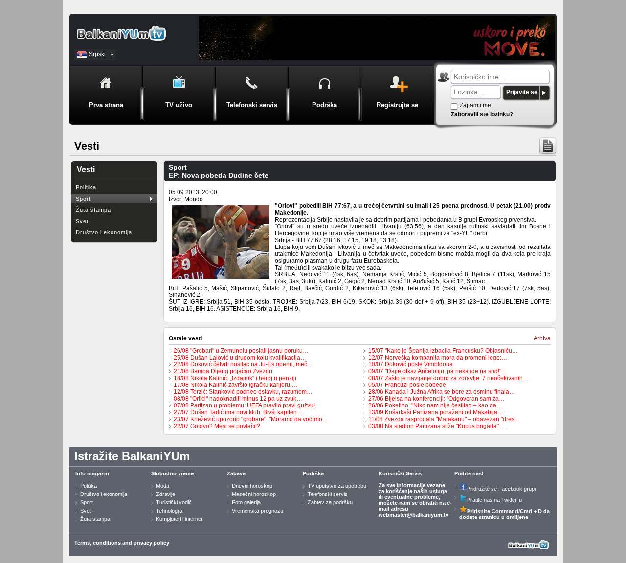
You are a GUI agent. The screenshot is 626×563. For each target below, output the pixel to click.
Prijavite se (521, 92)
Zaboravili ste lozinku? (482, 114)
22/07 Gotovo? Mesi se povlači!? (217, 426)
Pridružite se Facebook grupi (501, 489)
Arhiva (542, 338)
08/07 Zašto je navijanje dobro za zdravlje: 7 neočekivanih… (448, 378)
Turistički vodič (174, 502)
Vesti (86, 169)
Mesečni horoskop (254, 494)
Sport (83, 199)
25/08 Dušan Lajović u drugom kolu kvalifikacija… (240, 357)
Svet (82, 221)
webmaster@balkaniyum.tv (413, 515)
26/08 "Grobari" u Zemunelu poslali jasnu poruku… (241, 350)
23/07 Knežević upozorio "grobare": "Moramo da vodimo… (251, 419)
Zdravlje (165, 494)
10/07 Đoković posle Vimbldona (410, 364)
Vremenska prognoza (257, 511)
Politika (86, 187)
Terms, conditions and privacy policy (121, 543)
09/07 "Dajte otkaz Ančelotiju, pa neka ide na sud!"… (437, 371)
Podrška (313, 473)
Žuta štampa (93, 210)
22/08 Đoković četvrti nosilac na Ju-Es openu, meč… (243, 364)
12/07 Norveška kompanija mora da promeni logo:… (437, 357)
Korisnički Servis (400, 473)
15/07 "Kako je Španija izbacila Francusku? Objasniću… (443, 350)
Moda (162, 486)
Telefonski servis (328, 494)
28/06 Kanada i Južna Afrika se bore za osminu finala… (441, 391)
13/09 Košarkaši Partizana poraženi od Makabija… (435, 412)
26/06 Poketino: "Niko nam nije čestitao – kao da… (435, 405)
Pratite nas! (469, 473)
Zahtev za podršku (330, 502)
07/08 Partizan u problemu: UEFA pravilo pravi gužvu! (244, 405)
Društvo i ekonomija (104, 232)
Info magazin (92, 473)
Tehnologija (169, 511)
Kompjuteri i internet (179, 519)
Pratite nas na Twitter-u (494, 500)
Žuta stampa (95, 519)
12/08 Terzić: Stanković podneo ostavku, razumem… (243, 391)
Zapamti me (475, 105)
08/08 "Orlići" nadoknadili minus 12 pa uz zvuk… (238, 398)
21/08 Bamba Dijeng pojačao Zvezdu (223, 371)
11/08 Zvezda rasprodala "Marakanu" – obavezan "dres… (444, 419)
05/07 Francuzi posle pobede (407, 385)
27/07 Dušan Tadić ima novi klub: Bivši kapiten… (238, 412)
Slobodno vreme (172, 473)
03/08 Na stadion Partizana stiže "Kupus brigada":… (437, 426)
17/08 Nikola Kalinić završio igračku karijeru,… (235, 385)
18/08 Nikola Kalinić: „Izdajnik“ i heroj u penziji (235, 378)
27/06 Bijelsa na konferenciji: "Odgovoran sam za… (436, 398)
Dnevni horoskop (252, 486)
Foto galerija (246, 502)
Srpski (97, 54)
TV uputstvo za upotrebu (337, 486)
